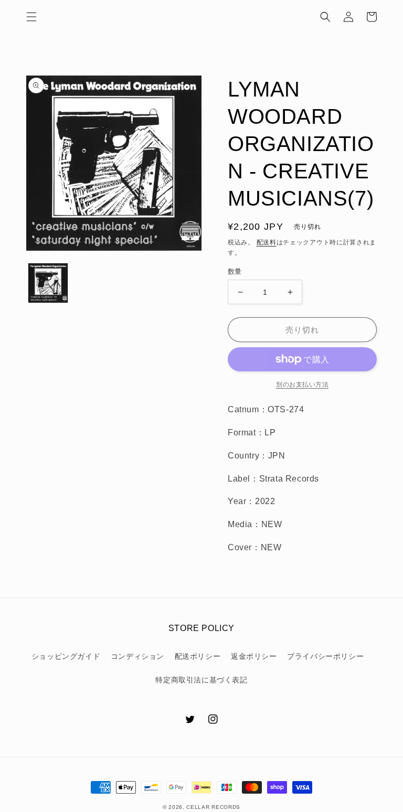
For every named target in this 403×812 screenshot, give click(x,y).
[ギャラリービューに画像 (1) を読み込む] (48, 283)
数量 (235, 271)
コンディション (137, 656)
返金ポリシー (254, 656)
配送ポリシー (198, 656)
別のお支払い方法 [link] (302, 384)
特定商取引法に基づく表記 (201, 680)
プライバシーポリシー (325, 656)
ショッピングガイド (65, 656)
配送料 (267, 242)
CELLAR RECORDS (213, 807)
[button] (31, 16)
